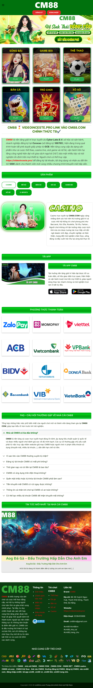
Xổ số (53, 607)
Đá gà (53, 599)
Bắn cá (53, 603)
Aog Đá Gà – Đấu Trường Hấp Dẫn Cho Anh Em (46, 564)
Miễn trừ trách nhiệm (38, 605)
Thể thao (54, 595)
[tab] (9, 185)
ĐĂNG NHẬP (54, 12)
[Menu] (3, 5)
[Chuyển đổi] (4, 432)
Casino (53, 611)
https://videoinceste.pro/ (74, 611)
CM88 (72, 592)
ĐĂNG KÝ (39, 12)
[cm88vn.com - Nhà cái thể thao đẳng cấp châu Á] (46, 5)
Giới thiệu (39, 592)
